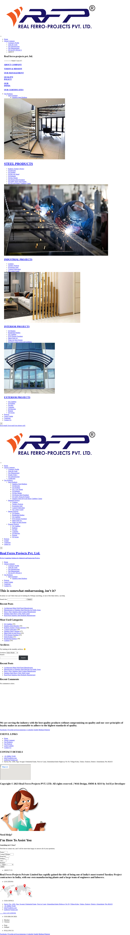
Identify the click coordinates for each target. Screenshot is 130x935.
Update (6, 541)
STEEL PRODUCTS (18, 164)
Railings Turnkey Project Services (15, 628)
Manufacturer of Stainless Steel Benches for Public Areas (22, 610)
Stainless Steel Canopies (12, 631)
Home (6, 39)
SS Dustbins (16, 487)
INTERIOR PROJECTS (17, 326)
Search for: (3, 599)
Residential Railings (10, 638)
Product (2, 863)
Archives (3, 653)
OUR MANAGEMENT (14, 73)
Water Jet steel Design (19, 522)
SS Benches (16, 486)
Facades (14, 530)
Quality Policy (12, 475)
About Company (9, 41)
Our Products (8, 94)
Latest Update (8, 416)
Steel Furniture (13, 95)
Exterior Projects (13, 524)
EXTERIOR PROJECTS (17, 397)
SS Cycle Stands (17, 489)
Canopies (15, 531)
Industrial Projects (14, 500)
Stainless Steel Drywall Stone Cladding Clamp (27, 498)
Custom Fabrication (18, 508)
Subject (2, 858)
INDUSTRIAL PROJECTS (18, 259)
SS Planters (16, 513)
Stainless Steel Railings (19, 97)
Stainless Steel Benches (11, 626)
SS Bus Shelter (17, 493)
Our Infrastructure (14, 46)
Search (2, 654)
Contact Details (5, 854)
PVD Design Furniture (19, 519)
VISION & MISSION (13, 69)
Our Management (13, 48)
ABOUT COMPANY (13, 65)
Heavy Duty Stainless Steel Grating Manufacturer (20, 612)
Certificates (11, 478)
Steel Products (12, 482)
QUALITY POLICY (15, 50)
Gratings (15, 502)
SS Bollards (16, 491)
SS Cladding (16, 517)
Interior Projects (13, 511)
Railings (14, 528)
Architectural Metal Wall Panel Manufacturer (18, 608)
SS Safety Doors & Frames (21, 497)
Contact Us (7, 420)
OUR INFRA (7, 84)
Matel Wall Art (17, 520)
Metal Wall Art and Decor (12, 633)
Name (2, 852)
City (1, 861)
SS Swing (15, 537)
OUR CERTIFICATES (13, 90)
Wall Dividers (8, 637)
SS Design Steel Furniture (20, 495)
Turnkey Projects (17, 504)
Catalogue (7, 418)
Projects (6, 414)
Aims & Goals (12, 45)
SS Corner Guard (17, 509)
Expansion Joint (17, 506)
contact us (7, 544)
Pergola (14, 535)
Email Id (3, 856)
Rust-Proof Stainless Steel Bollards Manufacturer (19, 615)
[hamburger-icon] (1, 36)
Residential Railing (18, 515)
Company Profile (13, 43)
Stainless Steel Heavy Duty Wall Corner (17, 613)
